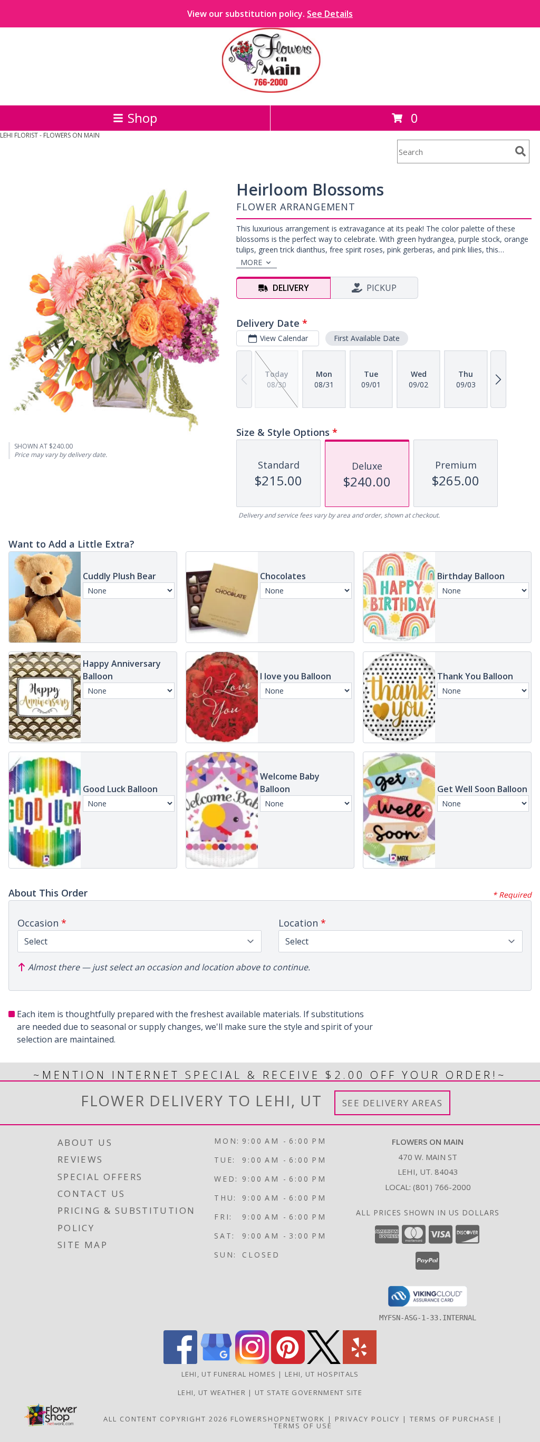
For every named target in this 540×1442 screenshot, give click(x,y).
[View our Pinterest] (288, 1361)
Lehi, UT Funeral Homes (228, 1374)
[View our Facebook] (180, 1361)
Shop (142, 117)
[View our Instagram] (252, 1361)
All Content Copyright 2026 (165, 1419)
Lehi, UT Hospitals (322, 1374)
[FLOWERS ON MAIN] (270, 90)
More (251, 262)
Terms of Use (303, 1425)
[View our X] (324, 1361)
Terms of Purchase (452, 1419)
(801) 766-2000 (442, 1187)
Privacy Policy (367, 1419)
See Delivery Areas (392, 1103)
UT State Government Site (308, 1392)
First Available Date (367, 338)
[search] (520, 151)
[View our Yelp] (360, 1361)
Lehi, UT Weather (212, 1392)
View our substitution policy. (270, 14)
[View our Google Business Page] (216, 1361)
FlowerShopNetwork (277, 1419)
